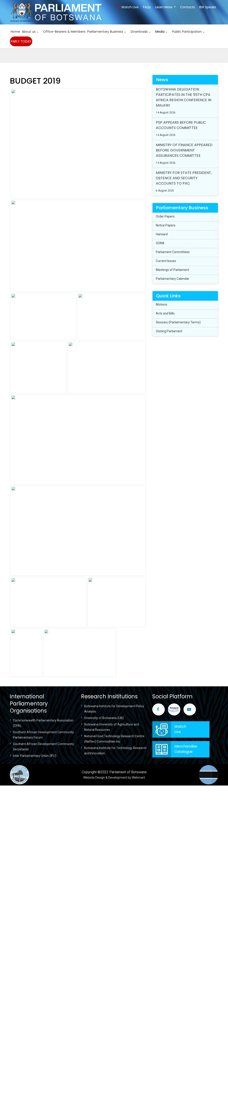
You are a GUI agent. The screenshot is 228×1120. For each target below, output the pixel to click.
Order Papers (165, 216)
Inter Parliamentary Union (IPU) (34, 755)
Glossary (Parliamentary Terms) (178, 322)
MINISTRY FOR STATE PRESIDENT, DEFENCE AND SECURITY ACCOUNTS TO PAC (184, 178)
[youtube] (189, 709)
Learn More (163, 7)
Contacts (187, 7)
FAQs (147, 7)
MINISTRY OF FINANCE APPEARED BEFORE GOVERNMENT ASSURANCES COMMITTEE (184, 150)
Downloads (139, 31)
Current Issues (166, 261)
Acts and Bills (165, 313)
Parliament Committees (173, 252)
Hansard (162, 234)
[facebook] (158, 709)
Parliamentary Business (105, 31)
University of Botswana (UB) (104, 718)
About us (29, 31)
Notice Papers (165, 225)
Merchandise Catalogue (185, 749)
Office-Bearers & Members (64, 31)
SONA (160, 243)
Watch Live (129, 7)
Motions (161, 304)
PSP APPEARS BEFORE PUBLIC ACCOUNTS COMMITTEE (181, 125)
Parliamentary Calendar (172, 278)
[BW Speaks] (174, 709)
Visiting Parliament (169, 331)
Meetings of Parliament (172, 270)
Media (160, 31)
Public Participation (187, 31)
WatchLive (180, 729)
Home (15, 31)
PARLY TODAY (21, 41)
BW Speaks (207, 7)
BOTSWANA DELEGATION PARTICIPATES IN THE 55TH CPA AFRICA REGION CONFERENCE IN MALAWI (183, 97)
